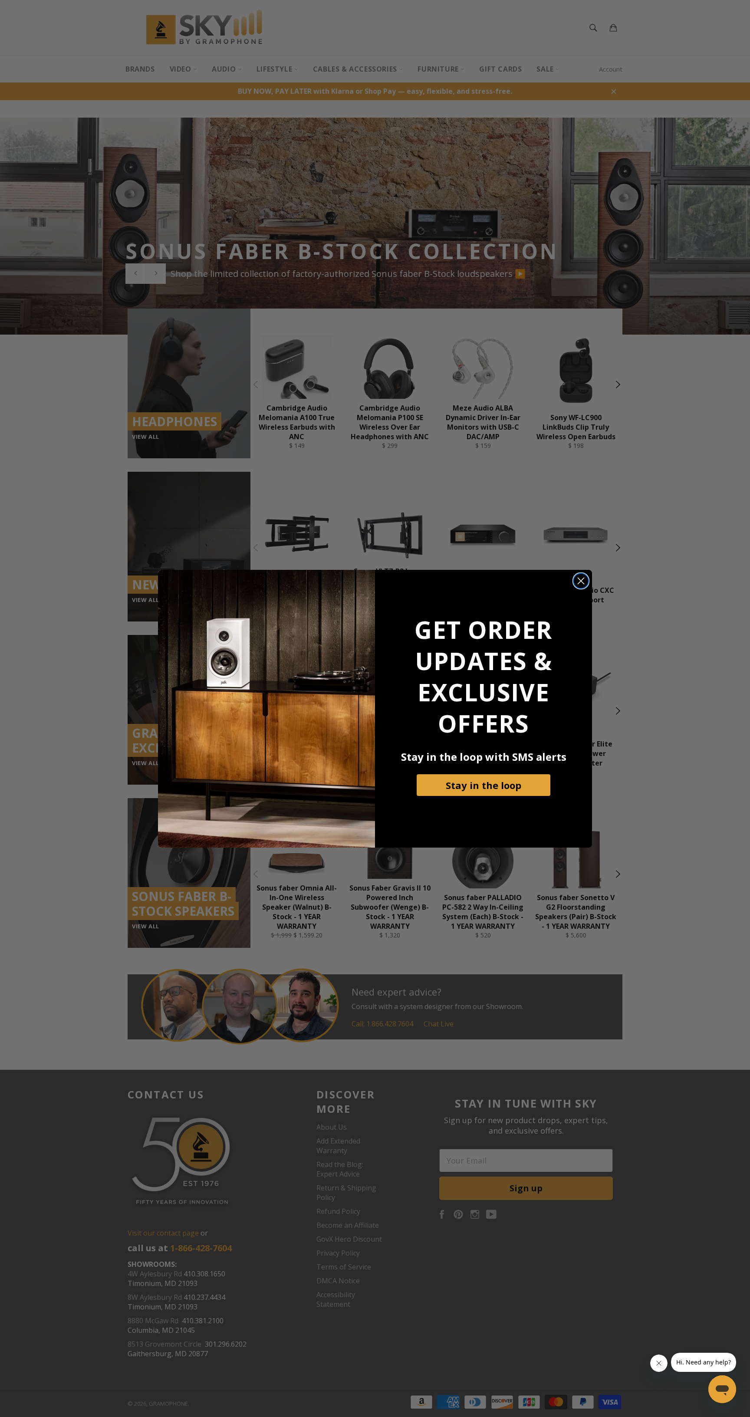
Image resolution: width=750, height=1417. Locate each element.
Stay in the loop (483, 785)
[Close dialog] (581, 580)
